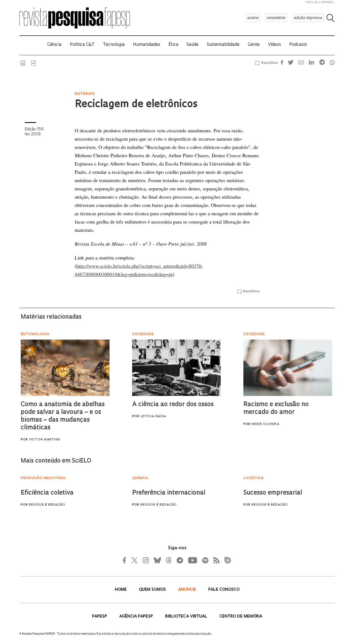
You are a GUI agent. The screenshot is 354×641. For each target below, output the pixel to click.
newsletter (276, 18)
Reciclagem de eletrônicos (136, 105)
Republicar (269, 63)
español (327, 2)
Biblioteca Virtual (186, 616)
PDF (33, 63)
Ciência (54, 45)
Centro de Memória (240, 616)
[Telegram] (179, 560)
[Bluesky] (157, 560)
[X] (135, 560)
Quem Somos (153, 590)
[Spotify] (205, 560)
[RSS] (215, 560)
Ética (173, 45)
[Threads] (168, 560)
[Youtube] (192, 560)
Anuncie (187, 590)
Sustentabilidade (223, 45)
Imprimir (23, 63)
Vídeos (274, 45)
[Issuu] (226, 560)
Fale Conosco (224, 590)
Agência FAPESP (136, 616)
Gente (254, 45)
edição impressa (308, 18)
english (312, 2)
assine (253, 18)
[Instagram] (145, 560)
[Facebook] (126, 560)
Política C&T (82, 45)
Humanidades (146, 45)
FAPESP (100, 616)
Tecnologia (114, 45)
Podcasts (298, 45)
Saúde (193, 45)
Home (121, 590)
